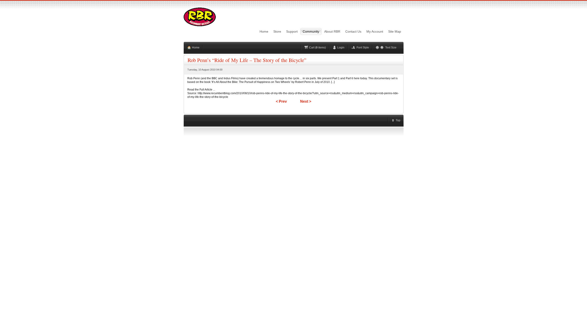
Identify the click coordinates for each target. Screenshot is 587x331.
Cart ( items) (317, 47)
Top (398, 120)
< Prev (281, 101)
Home (195, 47)
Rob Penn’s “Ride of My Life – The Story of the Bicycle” (247, 60)
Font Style (363, 47)
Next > (305, 101)
